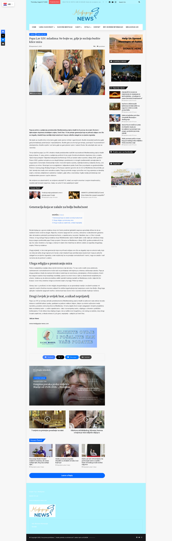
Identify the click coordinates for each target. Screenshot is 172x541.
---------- (92, 537)
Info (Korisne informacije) (40, 523)
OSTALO (87, 27)
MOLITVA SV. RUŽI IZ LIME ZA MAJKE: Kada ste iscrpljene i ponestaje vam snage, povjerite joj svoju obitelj (95, 2)
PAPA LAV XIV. (41, 34)
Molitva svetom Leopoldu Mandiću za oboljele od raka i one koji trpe (66, 461)
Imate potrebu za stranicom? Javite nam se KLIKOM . (72, 537)
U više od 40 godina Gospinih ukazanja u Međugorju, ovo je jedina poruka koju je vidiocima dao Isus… (51, 385)
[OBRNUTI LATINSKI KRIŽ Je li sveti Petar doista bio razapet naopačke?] (74, 195)
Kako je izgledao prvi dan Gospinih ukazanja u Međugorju (130, 117)
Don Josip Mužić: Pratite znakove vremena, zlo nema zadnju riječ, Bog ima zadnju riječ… (39, 461)
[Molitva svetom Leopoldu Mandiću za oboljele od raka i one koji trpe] (67, 450)
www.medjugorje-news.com (39, 323)
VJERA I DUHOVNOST (46, 27)
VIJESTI (77, 27)
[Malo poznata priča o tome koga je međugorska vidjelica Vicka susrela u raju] (114, 141)
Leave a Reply (67, 475)
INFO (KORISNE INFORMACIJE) (113, 27)
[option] (67, 386)
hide (61, 215)
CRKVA (32, 34)
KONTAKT (97, 27)
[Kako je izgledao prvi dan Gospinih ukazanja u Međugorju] (114, 118)
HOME (34, 27)
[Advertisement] (67, 112)
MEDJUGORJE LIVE (132, 27)
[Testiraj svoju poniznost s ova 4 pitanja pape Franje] (34, 195)
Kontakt (34, 527)
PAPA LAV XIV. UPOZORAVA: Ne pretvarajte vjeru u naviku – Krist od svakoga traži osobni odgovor (92, 461)
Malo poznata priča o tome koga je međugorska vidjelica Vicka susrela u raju (132, 141)
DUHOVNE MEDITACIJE (64, 27)
